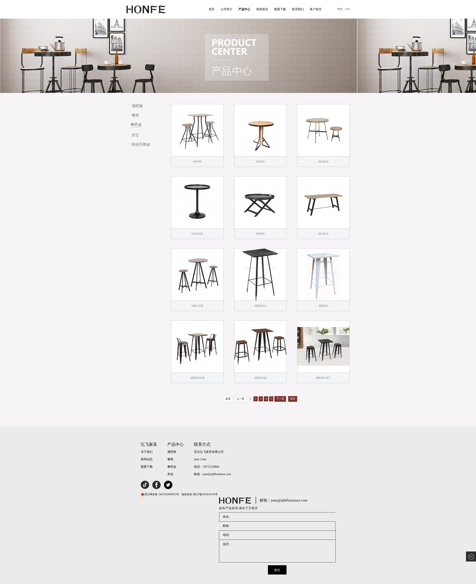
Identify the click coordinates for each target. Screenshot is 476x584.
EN (348, 9)
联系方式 (202, 444)
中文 (341, 9)
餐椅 (135, 115)
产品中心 (244, 9)
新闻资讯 (262, 9)
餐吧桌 (136, 124)
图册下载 (280, 9)
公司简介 (226, 9)
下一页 (280, 398)
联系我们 (298, 9)
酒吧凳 (137, 106)
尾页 (292, 398)
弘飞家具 (149, 444)
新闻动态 (147, 459)
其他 (170, 474)
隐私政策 (187, 494)
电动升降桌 (141, 144)
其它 (135, 135)
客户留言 (316, 9)
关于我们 (147, 451)
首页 (212, 9)
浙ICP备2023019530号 (205, 494)
